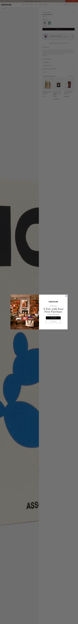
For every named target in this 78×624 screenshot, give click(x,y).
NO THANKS (53, 321)
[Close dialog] (66, 296)
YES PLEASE (53, 317)
